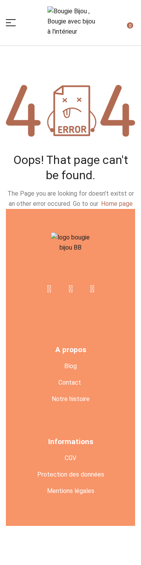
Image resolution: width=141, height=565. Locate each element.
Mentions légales (70, 491)
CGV (70, 458)
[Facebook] (49, 289)
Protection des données (70, 474)
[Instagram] (92, 289)
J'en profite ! (100, 12)
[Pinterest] (70, 289)
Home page (117, 203)
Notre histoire (71, 399)
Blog (70, 366)
